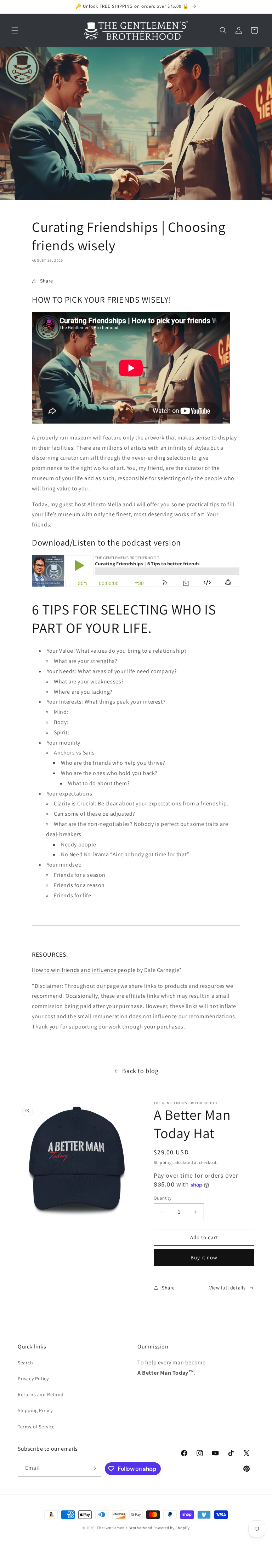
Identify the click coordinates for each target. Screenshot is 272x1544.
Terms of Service (36, 1426)
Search (25, 1362)
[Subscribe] (93, 1468)
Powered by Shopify (171, 1527)
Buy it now (204, 1257)
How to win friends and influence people (83, 970)
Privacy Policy (33, 1378)
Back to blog (140, 1071)
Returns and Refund (41, 1394)
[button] (15, 30)
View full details (227, 1287)
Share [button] (46, 281)
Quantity (162, 1198)
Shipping (163, 1162)
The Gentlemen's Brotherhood (124, 1527)
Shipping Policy (35, 1410)
